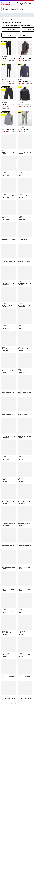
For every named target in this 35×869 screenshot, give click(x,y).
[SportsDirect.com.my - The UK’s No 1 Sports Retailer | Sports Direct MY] (5, 3)
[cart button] (26, 3)
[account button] (17, 3)
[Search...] (3, 9)
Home (9, 19)
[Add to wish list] (14, 43)
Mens (13, 19)
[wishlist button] (21, 3)
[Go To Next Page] (22, 703)
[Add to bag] (14, 47)
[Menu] (30, 3)
